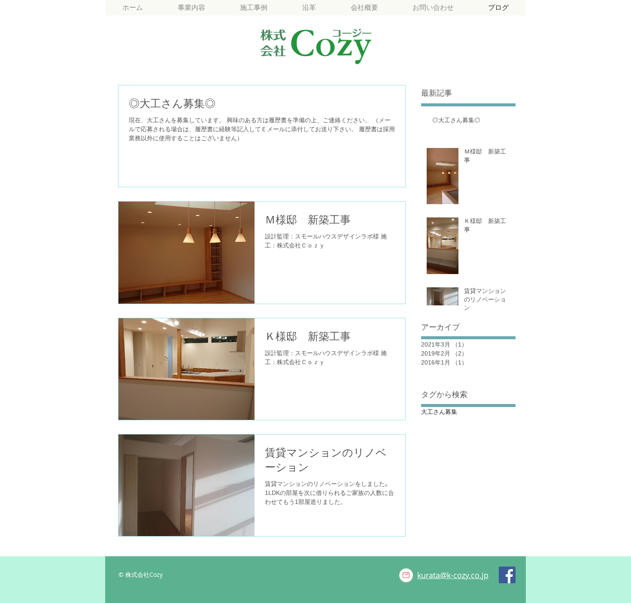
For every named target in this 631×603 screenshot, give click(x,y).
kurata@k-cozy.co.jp (452, 575)
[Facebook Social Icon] (507, 575)
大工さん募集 (439, 411)
